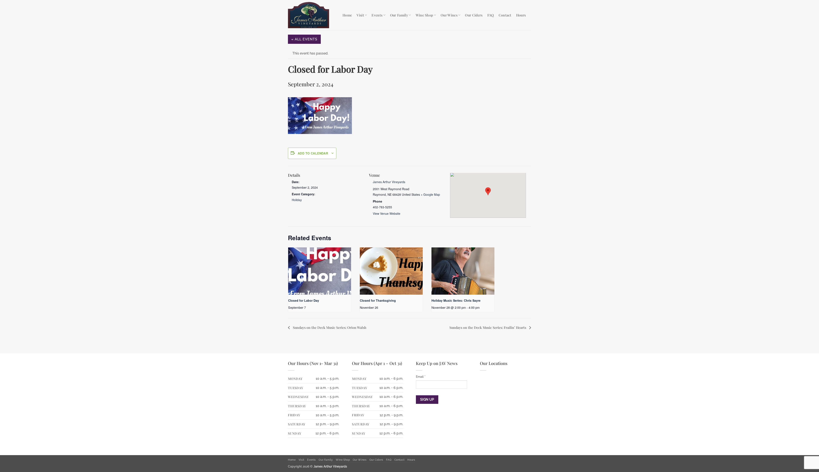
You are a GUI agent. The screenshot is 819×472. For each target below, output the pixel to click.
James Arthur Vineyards (389, 182)
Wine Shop (424, 15)
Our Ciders (473, 15)
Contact (505, 15)
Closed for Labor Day (303, 300)
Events (377, 15)
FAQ (490, 15)
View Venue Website (386, 213)
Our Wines (449, 15)
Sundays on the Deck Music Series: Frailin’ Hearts (488, 327)
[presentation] (319, 271)
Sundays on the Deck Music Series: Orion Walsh (329, 327)
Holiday (297, 200)
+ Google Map (430, 194)
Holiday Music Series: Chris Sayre (456, 300)
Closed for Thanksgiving (378, 300)
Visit (360, 15)
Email (420, 376)
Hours (521, 15)
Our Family (399, 15)
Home (347, 15)
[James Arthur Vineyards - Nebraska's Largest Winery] (312, 15)
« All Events (304, 39)
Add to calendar (313, 153)
